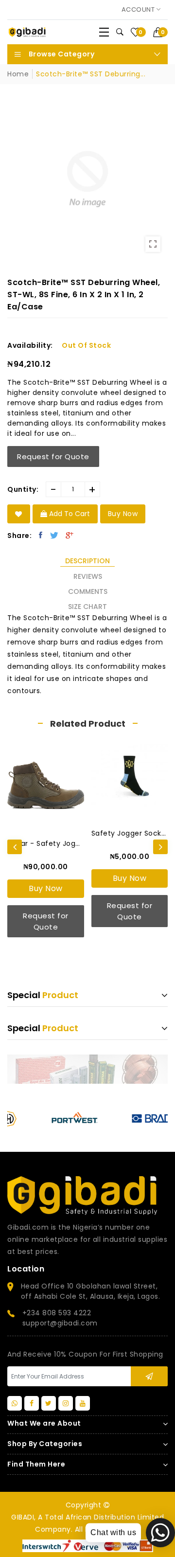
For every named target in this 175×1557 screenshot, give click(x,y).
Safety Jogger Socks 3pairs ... (129, 833)
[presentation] (14, 847)
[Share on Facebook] (41, 535)
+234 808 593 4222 (56, 1313)
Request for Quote (53, 456)
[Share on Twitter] (54, 535)
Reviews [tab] (87, 576)
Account (139, 9)
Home (18, 74)
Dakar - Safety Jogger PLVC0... (45, 843)
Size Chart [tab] (87, 606)
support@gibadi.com (60, 1323)
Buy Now (46, 888)
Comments (87, 591)
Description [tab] (87, 561)
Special (42, 995)
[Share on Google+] (70, 535)
